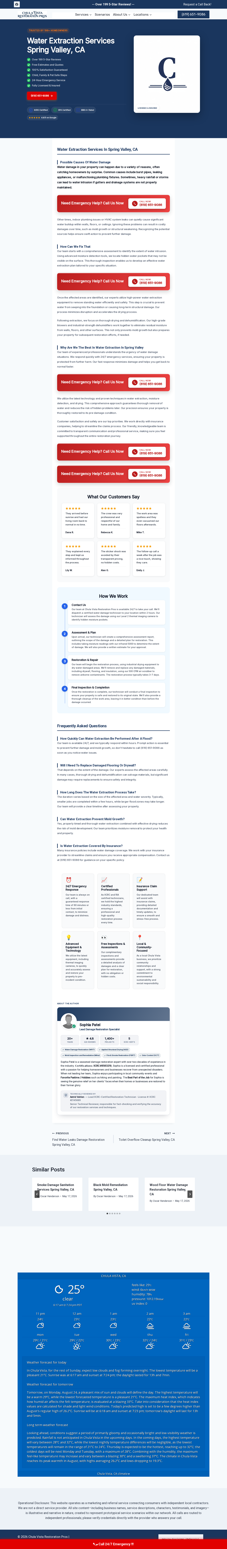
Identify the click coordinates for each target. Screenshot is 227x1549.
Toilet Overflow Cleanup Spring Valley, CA (147, 1137)
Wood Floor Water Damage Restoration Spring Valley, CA (169, 1189)
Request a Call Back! (197, 4)
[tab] (107, 1213)
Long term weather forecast (47, 1425)
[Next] (189, 1194)
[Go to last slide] (37, 1194)
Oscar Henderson (49, 1196)
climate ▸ (113, 1473)
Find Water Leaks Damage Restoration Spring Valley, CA (78, 1139)
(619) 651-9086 (193, 14)
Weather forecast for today (46, 1362)
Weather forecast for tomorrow (50, 1384)
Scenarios (102, 14)
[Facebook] (17, 4)
